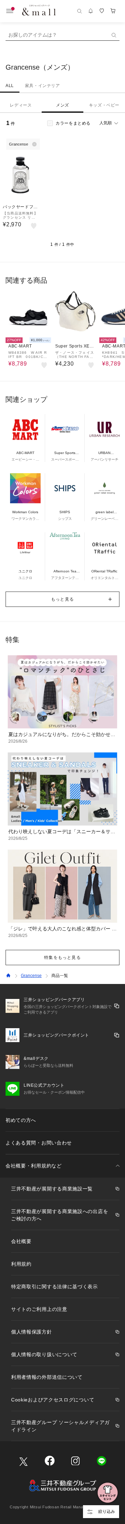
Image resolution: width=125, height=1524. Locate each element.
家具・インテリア (42, 85)
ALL (10, 85)
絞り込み (106, 1511)
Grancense (31, 975)
